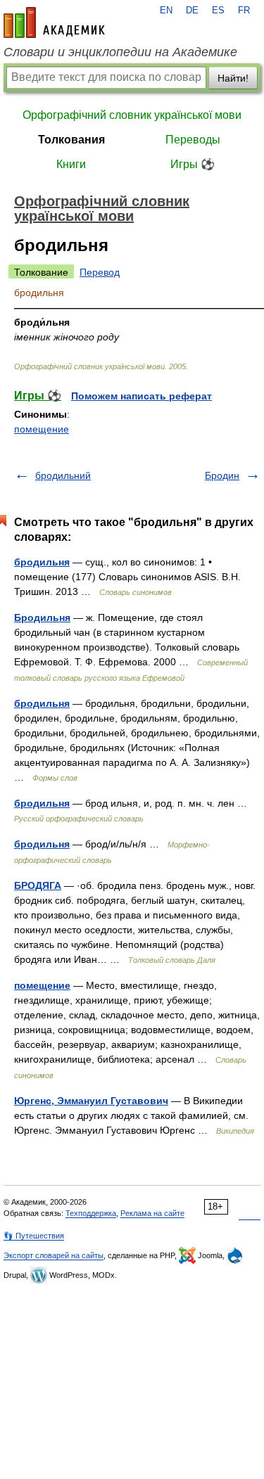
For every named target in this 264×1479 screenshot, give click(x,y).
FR (244, 10)
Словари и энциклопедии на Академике (120, 52)
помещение (41, 429)
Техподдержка (90, 1213)
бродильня (42, 562)
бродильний (63, 475)
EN (166, 10)
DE (192, 10)
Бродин (222, 475)
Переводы (192, 140)
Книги (71, 164)
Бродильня (42, 617)
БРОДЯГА (37, 885)
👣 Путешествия (34, 1235)
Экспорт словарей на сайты (53, 1255)
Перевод (100, 272)
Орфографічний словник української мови (132, 115)
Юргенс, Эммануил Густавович (91, 1100)
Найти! (233, 78)
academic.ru (54, 22)
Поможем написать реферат (141, 396)
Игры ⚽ (192, 164)
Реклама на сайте (152, 1213)
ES (218, 10)
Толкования (71, 140)
